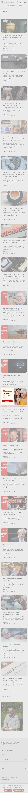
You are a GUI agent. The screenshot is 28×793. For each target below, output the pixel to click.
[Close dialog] (26, 388)
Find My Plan (7, 401)
